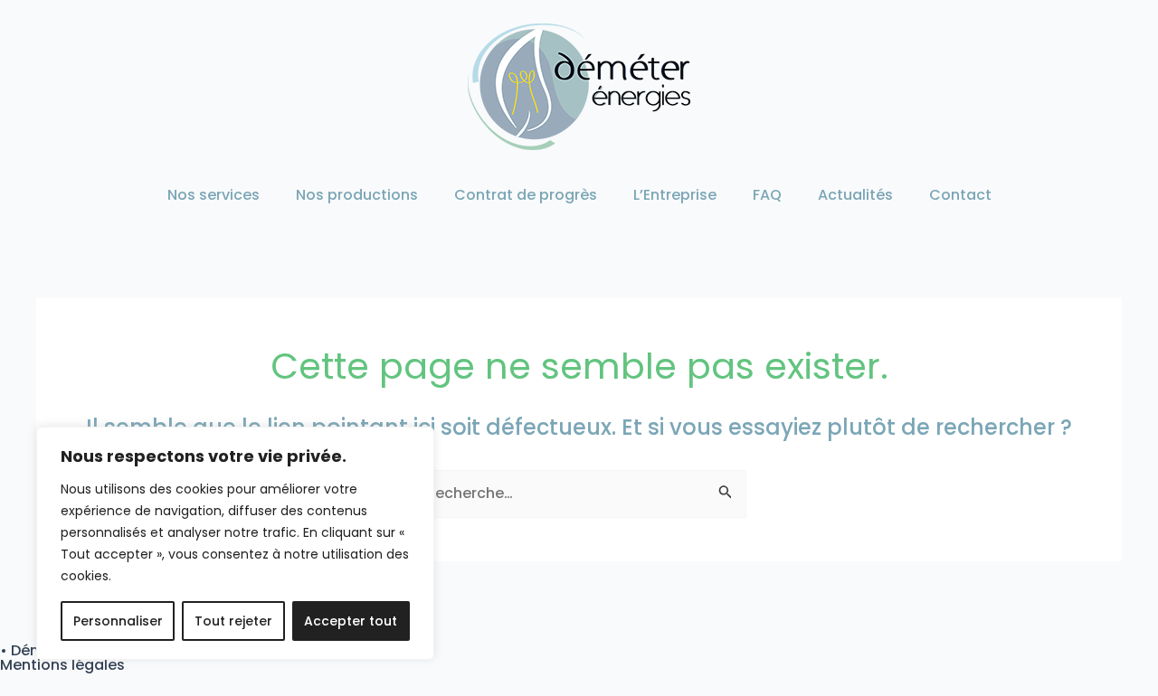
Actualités (855, 194)
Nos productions (357, 194)
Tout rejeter (233, 621)
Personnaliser (118, 621)
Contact (960, 194)
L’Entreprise (675, 194)
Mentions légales (62, 664)
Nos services (213, 194)
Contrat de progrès (525, 194)
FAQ (767, 194)
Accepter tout (350, 621)
